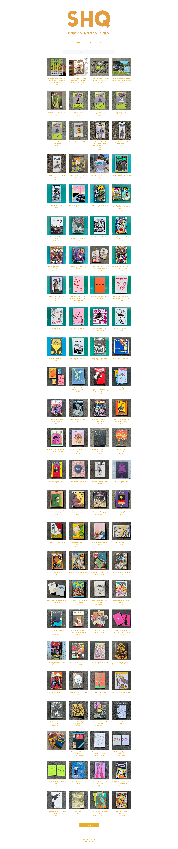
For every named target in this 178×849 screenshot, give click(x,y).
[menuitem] (77, 42)
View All (89, 825)
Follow (92, 42)
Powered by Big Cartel (89, 841)
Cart (101, 42)
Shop (78, 42)
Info (84, 42)
